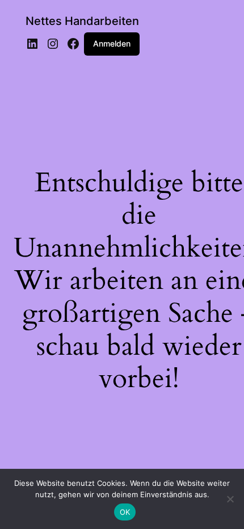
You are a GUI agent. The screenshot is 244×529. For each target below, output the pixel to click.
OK (125, 512)
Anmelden (112, 43)
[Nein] (229, 499)
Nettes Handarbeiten (82, 21)
